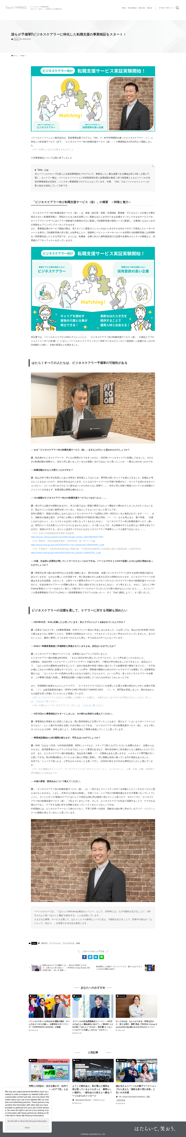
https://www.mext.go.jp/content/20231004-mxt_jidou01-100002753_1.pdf (66, 553)
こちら (38, 701)
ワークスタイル (68, 943)
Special (149, 8)
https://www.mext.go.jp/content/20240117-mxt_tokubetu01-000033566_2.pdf (67, 545)
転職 (78, 943)
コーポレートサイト (165, 8)
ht (32, 537)
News (124, 8)
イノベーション (55, 943)
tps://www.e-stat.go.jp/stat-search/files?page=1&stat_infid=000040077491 (68, 537)
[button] (84, 957)
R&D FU (44, 943)
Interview (142, 8)
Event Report (132, 8)
